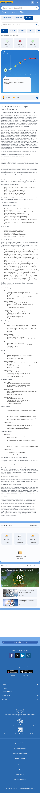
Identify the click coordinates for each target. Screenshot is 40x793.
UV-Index (28, 17)
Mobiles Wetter (7, 692)
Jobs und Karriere (20, 743)
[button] (20, 684)
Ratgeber (5, 699)
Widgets (4, 688)
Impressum (20, 764)
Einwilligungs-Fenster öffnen (20, 753)
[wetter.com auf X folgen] (17, 656)
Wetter (4, 684)
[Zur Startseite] (7, 2)
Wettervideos (6, 695)
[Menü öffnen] (37, 2)
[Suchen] (36, 8)
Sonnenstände (7, 17)
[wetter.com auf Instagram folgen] (28, 655)
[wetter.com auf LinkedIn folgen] (22, 655)
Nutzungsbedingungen (20, 779)
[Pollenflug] (32, 2)
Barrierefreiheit (20, 774)
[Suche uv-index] (36, 24)
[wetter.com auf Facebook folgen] (11, 655)
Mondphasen (18, 17)
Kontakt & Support (20, 758)
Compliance (20, 769)
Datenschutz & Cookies (20, 748)
